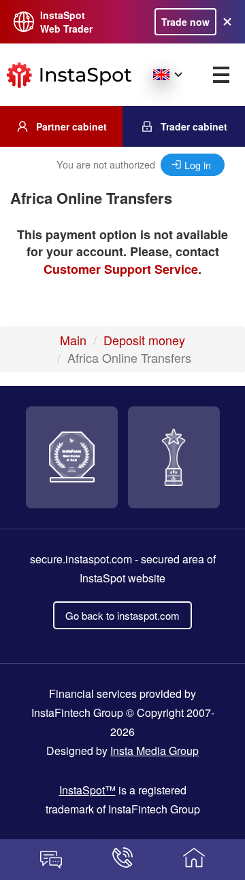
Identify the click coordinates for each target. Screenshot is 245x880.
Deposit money (144, 340)
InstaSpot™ (87, 790)
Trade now (185, 22)
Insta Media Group (154, 750)
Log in (197, 165)
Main (73, 340)
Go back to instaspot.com (122, 615)
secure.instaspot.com (81, 559)
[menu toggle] (221, 74)
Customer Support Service (121, 269)
